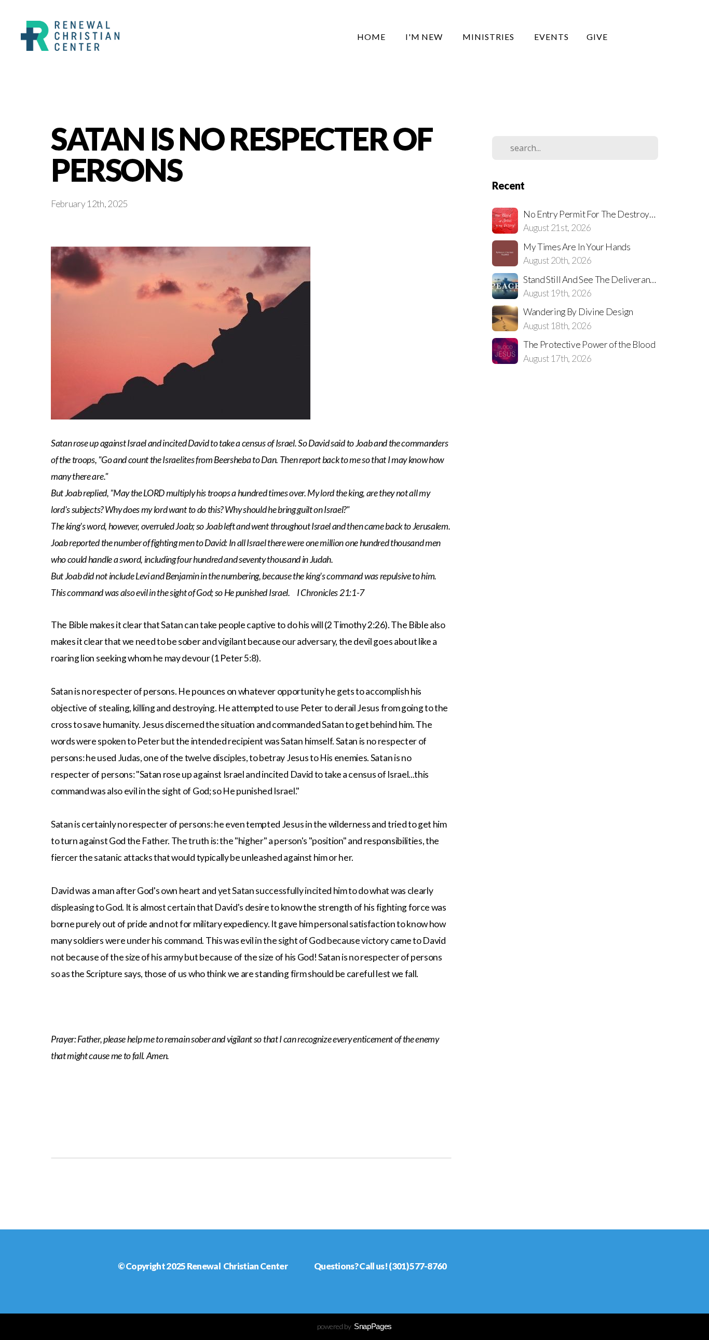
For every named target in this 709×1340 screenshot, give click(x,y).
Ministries (489, 37)
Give (597, 37)
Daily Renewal (660, 37)
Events (551, 37)
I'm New (425, 37)
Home (372, 37)
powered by (354, 1326)
